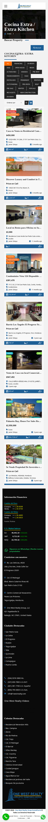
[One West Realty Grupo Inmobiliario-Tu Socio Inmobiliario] (24, 6)
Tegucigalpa (10, 646)
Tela (7, 650)
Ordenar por (11, 103)
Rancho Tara (10, 761)
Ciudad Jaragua (11, 768)
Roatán (8, 643)
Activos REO (11, 72)
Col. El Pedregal (12, 743)
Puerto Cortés (11, 665)
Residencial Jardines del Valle (17, 779)
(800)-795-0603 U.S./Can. (17, 690)
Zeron (7, 732)
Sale (8, 68)
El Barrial (9, 746)
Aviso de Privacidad (26, 816)
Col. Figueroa (10, 757)
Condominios (12, 287)
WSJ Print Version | (11, 712)
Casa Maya (10, 772)
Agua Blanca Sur (12, 776)
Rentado (37, 80)
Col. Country (10, 754)
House (10, 190)
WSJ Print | (21, 712)
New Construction (27, 93)
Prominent (25, 80)
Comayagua (10, 661)
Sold (26, 76)
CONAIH (19, 708)
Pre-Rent (36, 72)
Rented (21, 88)
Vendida (24, 72)
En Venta (10, 97)
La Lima (8, 657)
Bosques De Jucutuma (14, 783)
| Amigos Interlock (37, 708)
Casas (10, 142)
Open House (20, 68)
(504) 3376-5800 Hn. (15, 678)
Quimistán (9, 654)
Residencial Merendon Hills (16, 724)
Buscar (38, 48)
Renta (32, 68)
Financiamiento (13, 76)
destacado (11, 80)
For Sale (32, 88)
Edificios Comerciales (15, 478)
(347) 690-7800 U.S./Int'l (17, 682)
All (8, 64)
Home (9, 34)
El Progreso (10, 639)
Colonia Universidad (13, 765)
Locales (10, 239)
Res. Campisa (11, 728)
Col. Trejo (9, 739)
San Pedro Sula (11, 632)
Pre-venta (26, 84)
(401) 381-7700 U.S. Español (18, 686)
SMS (28, 818)
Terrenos (33, 478)
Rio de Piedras (11, 735)
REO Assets (11, 93)
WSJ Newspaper (30, 712)
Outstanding (12, 84)
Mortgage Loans (11, 708)
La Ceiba (9, 635)
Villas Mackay (11, 750)
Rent (37, 84)
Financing (18, 64)
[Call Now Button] (5, 816)
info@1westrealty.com (16, 694)
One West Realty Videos (16, 700)
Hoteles (26, 478)
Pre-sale (10, 88)
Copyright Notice (13, 816)
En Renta (30, 64)
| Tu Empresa (27, 708)
